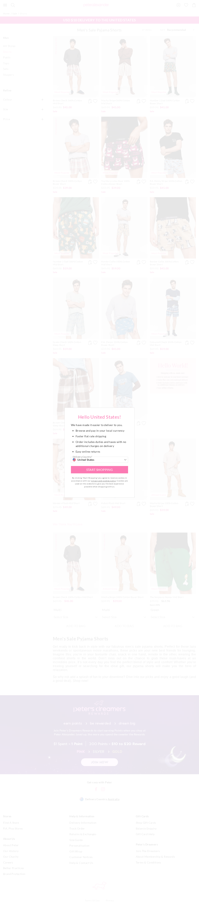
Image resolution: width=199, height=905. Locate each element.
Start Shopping (99, 469)
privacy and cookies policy (103, 481)
